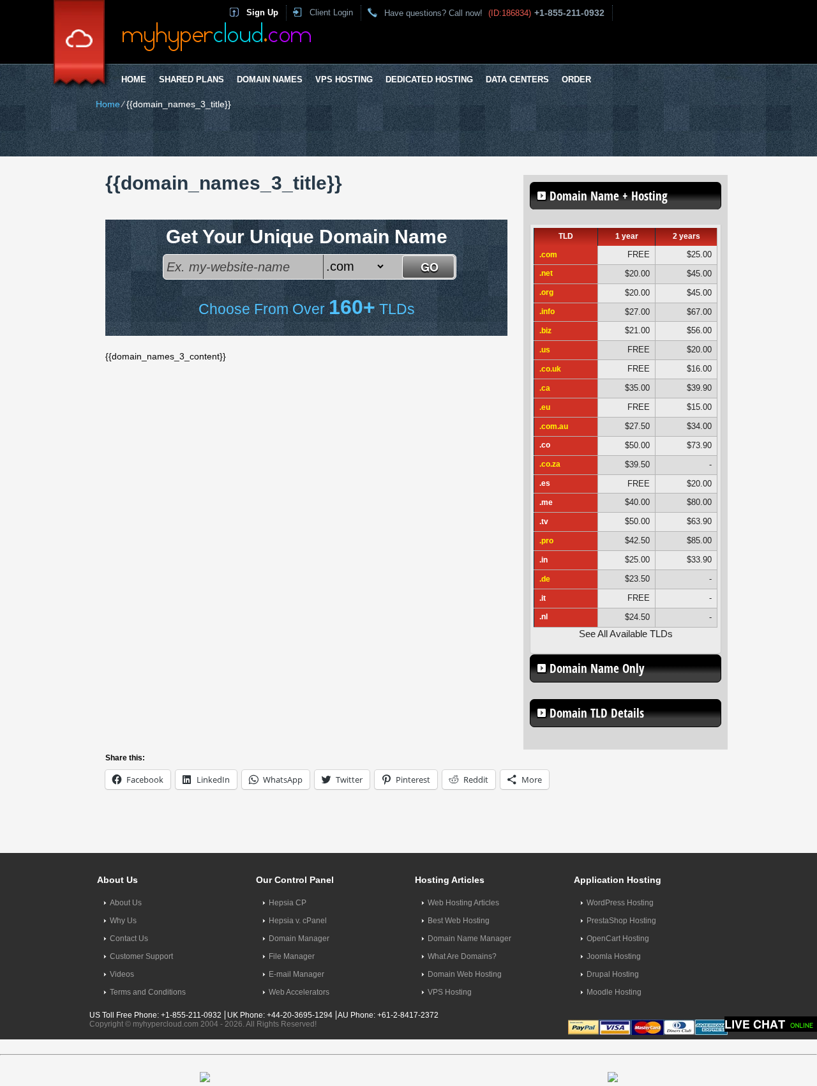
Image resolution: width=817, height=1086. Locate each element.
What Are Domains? (462, 956)
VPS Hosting (344, 79)
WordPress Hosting (620, 902)
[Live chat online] (770, 1024)
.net (546, 273)
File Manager (292, 956)
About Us (126, 902)
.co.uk (550, 369)
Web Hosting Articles (463, 902)
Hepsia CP (287, 902)
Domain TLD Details (597, 713)
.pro (546, 540)
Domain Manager (299, 938)
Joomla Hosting (614, 956)
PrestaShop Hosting (621, 920)
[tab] (625, 195)
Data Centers (517, 79)
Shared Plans (191, 79)
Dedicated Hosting (429, 79)
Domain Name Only (597, 668)
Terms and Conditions (148, 992)
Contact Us (129, 938)
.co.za (549, 464)
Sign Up (262, 12)
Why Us (123, 920)
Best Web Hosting (459, 920)
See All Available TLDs (626, 633)
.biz (545, 330)
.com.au (553, 426)
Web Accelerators (299, 992)
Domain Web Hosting (465, 974)
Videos (122, 974)
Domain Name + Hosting (609, 196)
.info (547, 311)
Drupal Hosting (613, 974)
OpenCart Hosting (618, 938)
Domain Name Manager (469, 938)
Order (576, 79)
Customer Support (141, 956)
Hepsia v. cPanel (298, 920)
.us (544, 349)
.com (548, 254)
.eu (544, 407)
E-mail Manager (296, 974)
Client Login (331, 12)
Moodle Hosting (614, 992)
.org (546, 292)
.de (544, 579)
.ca (544, 388)
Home (133, 79)
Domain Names (270, 79)
